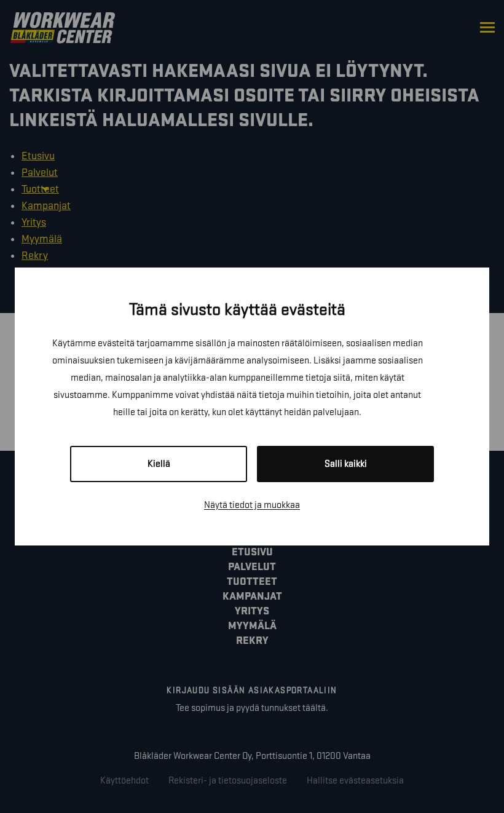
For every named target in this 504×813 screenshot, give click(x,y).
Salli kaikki (346, 464)
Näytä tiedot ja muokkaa (252, 505)
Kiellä (159, 464)
